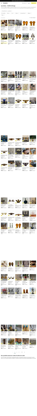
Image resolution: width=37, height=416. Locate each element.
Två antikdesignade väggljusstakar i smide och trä (33, 92)
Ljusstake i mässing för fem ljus (25, 346)
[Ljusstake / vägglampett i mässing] (11, 328)
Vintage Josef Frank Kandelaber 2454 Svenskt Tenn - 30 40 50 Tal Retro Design (33, 218)
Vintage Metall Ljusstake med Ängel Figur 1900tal (33, 295)
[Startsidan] (5, 3)
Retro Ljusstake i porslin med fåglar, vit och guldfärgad (11, 156)
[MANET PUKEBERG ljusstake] (18, 328)
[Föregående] (13, 352)
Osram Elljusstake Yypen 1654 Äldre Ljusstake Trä (18, 218)
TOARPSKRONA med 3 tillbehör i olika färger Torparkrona (4, 295)
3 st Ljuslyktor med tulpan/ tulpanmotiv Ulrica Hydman (4, 79)
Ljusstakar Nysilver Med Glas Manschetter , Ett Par (25, 218)
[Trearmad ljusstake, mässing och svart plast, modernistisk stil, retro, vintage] (4, 264)
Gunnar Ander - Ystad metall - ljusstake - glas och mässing (4, 105)
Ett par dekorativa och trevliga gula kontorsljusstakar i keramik (3, 282)
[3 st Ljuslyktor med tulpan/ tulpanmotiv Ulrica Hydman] (4, 74)
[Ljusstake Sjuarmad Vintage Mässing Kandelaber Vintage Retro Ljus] (33, 36)
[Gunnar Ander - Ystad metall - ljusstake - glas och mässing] (4, 100)
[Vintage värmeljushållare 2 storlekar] (25, 87)
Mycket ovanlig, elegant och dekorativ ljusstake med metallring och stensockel (18, 268)
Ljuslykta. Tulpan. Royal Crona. (3, 205)
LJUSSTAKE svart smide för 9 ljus (25, 41)
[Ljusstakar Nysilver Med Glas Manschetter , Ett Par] (25, 213)
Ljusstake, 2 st (10, 78)
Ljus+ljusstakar (24, 142)
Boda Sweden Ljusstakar (17, 282)
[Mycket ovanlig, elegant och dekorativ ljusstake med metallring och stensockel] (18, 264)
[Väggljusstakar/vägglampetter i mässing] (18, 341)
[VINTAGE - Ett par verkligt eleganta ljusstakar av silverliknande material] (25, 264)
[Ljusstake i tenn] (18, 151)
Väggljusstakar (17, 167)
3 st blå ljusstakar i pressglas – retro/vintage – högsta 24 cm (3, 143)
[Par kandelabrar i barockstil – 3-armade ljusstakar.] (11, 341)
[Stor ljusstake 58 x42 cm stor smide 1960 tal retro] (33, 74)
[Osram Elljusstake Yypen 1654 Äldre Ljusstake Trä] (18, 213)
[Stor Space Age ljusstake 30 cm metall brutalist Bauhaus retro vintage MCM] (18, 23)
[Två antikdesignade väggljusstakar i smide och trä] (33, 87)
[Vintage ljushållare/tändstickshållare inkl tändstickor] (25, 151)
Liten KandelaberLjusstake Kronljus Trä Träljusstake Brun (18, 205)
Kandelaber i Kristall (33, 345)
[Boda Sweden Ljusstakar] (18, 277)
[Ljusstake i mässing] (33, 138)
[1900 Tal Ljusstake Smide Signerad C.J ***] (33, 200)
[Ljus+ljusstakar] (25, 138)
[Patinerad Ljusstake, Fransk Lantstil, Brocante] (11, 36)
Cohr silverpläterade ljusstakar (11, 91)
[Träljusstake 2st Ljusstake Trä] (11, 277)
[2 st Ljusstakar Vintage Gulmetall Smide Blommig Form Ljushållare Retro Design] (11, 200)
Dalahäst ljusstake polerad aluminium (32, 168)
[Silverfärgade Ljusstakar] (33, 151)
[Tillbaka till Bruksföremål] (1, 11)
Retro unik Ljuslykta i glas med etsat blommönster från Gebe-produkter (11, 27)
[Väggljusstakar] (18, 163)
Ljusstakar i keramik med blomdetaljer (4, 332)
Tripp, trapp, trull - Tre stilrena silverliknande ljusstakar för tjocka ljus (4, 230)
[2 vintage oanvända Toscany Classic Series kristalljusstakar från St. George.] (11, 100)
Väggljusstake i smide (25, 78)
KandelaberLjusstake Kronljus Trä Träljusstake (25, 105)
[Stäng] (36, 0)
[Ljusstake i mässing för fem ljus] (25, 341)
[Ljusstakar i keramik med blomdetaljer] (4, 328)
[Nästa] (24, 352)
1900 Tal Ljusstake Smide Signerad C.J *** (32, 205)
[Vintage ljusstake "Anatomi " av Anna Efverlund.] (18, 291)
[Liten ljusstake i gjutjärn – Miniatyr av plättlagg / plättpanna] (25, 200)
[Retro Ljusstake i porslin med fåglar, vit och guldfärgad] (11, 151)
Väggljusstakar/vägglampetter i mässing (18, 346)
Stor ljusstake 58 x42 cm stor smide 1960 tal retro (33, 79)
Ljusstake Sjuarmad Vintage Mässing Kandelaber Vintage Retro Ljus (33, 41)
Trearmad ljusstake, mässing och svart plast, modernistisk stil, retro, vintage (4, 268)
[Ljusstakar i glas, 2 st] (25, 328)
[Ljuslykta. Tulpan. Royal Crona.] (4, 200)
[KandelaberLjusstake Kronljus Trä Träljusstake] (25, 100)
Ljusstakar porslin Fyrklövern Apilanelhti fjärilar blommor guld (18, 79)
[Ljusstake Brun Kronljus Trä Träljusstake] (18, 100)
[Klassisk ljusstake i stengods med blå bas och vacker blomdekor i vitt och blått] (33, 226)
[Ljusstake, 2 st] (11, 74)
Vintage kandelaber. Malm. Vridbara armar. (33, 282)
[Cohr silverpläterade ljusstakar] (11, 87)
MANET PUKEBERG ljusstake (18, 332)
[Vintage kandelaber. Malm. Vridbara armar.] (33, 277)
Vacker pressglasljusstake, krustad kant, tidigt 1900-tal (32, 105)
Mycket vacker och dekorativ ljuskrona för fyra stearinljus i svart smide (32, 332)
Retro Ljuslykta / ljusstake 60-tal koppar (3, 346)
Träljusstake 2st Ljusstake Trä (10, 282)
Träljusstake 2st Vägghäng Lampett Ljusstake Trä (25, 27)
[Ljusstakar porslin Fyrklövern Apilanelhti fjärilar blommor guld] (18, 74)
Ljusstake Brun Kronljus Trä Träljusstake (17, 105)
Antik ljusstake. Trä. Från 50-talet (11, 168)
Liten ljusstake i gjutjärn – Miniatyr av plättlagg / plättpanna (25, 205)
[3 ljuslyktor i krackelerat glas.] (25, 277)
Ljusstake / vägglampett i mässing (10, 332)
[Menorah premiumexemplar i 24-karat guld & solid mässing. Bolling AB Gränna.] (4, 36)
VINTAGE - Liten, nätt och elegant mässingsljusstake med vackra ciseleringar (25, 230)
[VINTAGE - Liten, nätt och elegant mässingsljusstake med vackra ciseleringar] (25, 226)
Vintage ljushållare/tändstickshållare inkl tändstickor (25, 156)
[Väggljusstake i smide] (25, 74)
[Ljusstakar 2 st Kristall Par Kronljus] (11, 226)
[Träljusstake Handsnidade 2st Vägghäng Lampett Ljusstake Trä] (18, 226)
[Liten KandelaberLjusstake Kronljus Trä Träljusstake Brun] (18, 200)
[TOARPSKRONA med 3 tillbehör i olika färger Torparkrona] (4, 291)
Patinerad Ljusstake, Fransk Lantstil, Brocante (11, 41)
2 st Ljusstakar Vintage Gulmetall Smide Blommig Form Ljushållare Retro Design (11, 205)
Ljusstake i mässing (32, 142)
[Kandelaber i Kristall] (33, 341)
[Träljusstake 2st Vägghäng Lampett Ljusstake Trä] (25, 23)
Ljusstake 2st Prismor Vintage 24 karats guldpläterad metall (4, 218)
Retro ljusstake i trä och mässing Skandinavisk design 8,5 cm (4, 27)
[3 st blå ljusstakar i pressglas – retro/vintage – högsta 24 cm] (4, 138)
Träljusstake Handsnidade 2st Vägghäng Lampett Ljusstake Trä (18, 230)
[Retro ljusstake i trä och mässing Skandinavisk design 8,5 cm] (4, 23)
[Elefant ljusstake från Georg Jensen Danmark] (4, 87)
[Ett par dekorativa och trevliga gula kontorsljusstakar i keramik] (4, 277)
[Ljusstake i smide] (33, 264)
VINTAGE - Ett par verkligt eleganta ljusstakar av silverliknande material (25, 268)
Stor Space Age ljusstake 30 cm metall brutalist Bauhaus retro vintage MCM (17, 27)
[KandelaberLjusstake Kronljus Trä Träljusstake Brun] (18, 138)
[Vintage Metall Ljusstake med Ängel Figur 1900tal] (33, 291)
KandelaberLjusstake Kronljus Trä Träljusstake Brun (18, 143)
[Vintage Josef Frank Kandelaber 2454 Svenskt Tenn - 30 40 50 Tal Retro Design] (33, 213)
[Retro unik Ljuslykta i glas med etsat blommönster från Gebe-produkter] (11, 23)
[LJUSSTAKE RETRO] (11, 291)
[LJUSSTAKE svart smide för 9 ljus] (25, 36)
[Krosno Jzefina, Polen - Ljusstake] (18, 87)
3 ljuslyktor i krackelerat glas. (24, 282)
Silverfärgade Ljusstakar (32, 156)
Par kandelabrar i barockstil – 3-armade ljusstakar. (11, 346)
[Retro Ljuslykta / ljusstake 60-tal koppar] (4, 341)
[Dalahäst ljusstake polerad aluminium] (33, 163)
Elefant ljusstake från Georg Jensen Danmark (4, 92)
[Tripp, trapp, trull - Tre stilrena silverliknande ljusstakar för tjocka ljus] (4, 226)
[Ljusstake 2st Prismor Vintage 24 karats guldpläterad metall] (4, 213)
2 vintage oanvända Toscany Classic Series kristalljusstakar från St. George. (11, 105)
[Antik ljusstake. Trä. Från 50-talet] (11, 163)
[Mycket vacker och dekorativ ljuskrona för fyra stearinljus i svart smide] (33, 328)
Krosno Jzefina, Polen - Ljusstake (17, 91)
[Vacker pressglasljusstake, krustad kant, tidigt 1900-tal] (33, 100)
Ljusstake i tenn (17, 155)
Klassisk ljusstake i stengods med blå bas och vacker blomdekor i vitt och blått (33, 230)
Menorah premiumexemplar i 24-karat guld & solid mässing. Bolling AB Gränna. (4, 41)
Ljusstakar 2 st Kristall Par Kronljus (11, 230)
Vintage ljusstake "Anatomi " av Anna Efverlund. (18, 295)
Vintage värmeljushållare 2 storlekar (25, 92)
